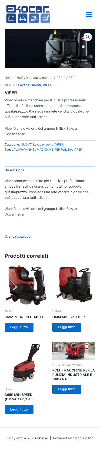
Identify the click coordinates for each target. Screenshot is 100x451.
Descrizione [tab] (15, 170)
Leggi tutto (19, 327)
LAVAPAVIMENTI (23, 149)
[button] (87, 37)
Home (9, 78)
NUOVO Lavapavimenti (33, 78)
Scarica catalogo (18, 236)
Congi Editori (83, 438)
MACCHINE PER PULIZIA (54, 149)
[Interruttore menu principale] (89, 14)
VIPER (58, 78)
